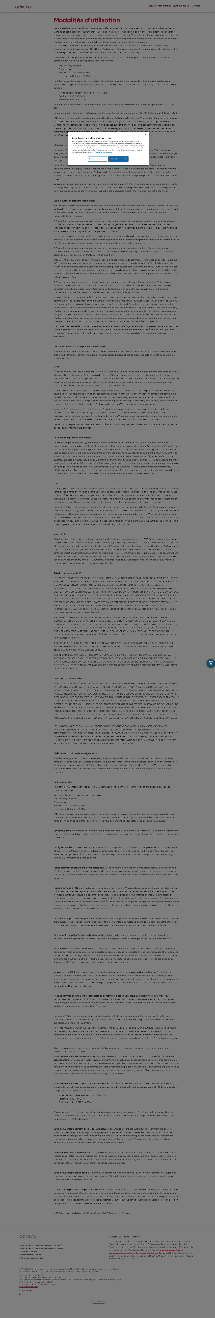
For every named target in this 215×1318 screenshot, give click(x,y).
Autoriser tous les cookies (118, 159)
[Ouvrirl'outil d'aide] (211, 663)
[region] (108, 149)
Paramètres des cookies (97, 159)
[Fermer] (145, 135)
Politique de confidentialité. (103, 152)
